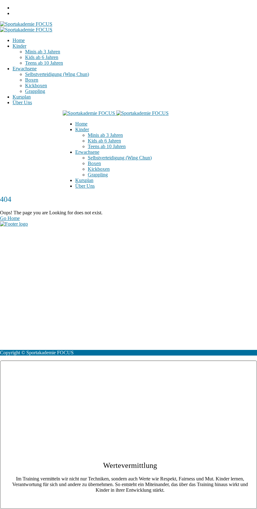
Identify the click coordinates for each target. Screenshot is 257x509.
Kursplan (22, 96)
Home (19, 40)
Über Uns (22, 102)
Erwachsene (25, 68)
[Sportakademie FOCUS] (26, 24)
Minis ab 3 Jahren (42, 51)
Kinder (19, 46)
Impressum (23, 250)
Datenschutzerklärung (34, 262)
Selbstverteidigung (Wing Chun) (57, 74)
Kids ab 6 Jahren (41, 57)
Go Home (10, 218)
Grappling (35, 91)
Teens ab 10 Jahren (44, 63)
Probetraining (26, 256)
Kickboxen (36, 85)
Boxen (31, 80)
